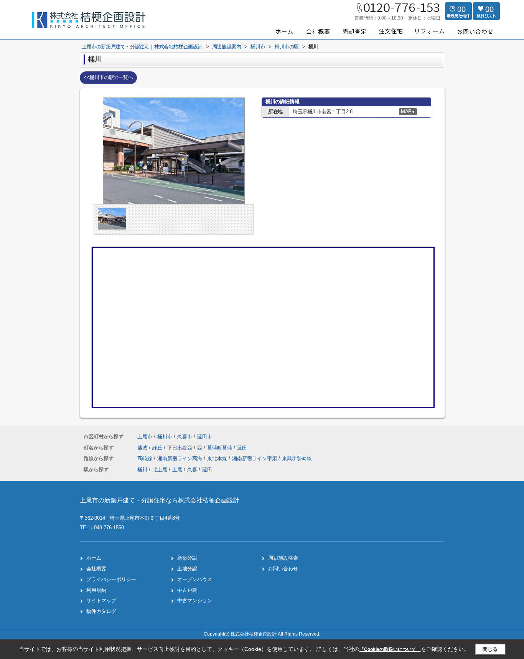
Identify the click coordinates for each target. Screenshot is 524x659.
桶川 (142, 469)
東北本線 (218, 458)
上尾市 (144, 436)
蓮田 (242, 448)
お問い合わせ (283, 568)
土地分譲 (187, 568)
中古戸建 (187, 590)
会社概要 (96, 568)
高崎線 (145, 458)
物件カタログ (101, 611)
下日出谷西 (180, 448)
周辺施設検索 (283, 558)
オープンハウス (194, 579)
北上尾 (159, 469)
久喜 (192, 469)
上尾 (177, 469)
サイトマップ (101, 600)
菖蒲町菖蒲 (220, 448)
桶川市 (164, 436)
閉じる (490, 649)
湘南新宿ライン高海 (180, 458)
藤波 (143, 448)
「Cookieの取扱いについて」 (390, 649)
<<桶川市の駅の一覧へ (108, 77)
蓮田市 (204, 436)
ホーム (93, 558)
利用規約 (96, 590)
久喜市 (184, 436)
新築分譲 (187, 558)
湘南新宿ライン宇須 (255, 458)
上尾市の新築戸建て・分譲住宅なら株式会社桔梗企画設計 (159, 500)
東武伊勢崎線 (297, 458)
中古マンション (194, 600)
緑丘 (158, 448)
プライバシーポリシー (111, 579)
